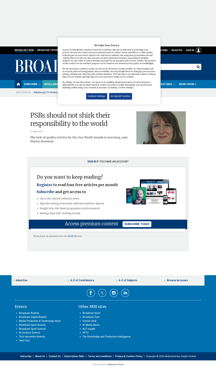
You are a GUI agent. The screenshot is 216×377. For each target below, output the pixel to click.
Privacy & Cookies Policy (128, 356)
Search (198, 66)
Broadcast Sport (91, 313)
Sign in (190, 50)
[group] (187, 84)
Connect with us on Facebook (91, 293)
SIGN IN (72, 236)
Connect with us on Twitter (102, 293)
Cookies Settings (97, 96)
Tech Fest (24, 340)
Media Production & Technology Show (40, 320)
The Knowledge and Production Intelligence (107, 336)
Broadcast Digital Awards (33, 316)
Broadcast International (53, 50)
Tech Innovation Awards (32, 336)
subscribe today (136, 224)
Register (176, 50)
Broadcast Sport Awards (32, 324)
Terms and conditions (100, 356)
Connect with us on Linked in (125, 293)
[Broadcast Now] (57, 72)
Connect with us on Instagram (114, 293)
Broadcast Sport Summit (32, 328)
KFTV (86, 332)
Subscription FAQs (74, 356)
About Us (40, 356)
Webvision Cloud (115, 364)
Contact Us (55, 356)
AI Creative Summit (29, 332)
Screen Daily (89, 320)
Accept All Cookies (120, 96)
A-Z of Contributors (82, 280)
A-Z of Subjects (128, 280)
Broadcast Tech (91, 316)
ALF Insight (89, 328)
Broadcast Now (24, 50)
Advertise (22, 280)
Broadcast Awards (29, 313)
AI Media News (91, 324)
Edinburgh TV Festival (46, 92)
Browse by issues (177, 280)
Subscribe (161, 50)
